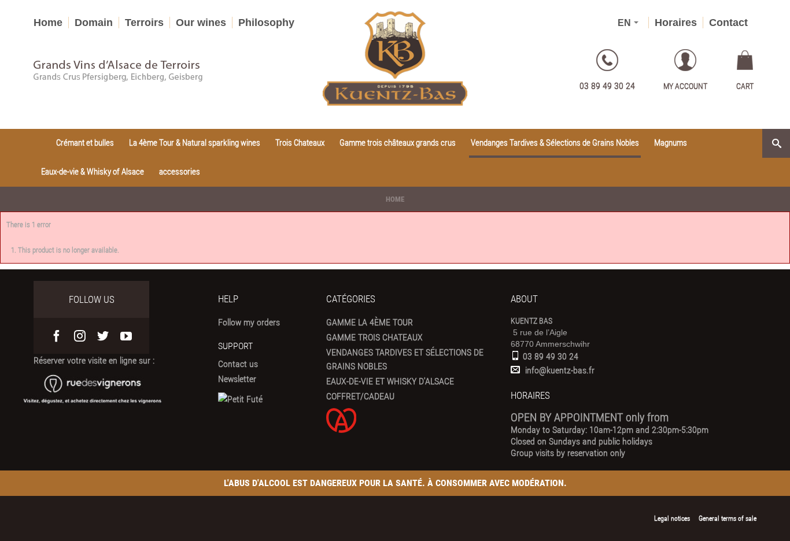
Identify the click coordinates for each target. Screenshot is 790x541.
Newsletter (237, 378)
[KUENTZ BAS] (395, 59)
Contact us (238, 363)
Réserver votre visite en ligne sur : (94, 360)
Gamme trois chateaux (374, 337)
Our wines (201, 22)
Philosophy (266, 22)
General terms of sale (727, 518)
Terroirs (144, 22)
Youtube (126, 336)
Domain (94, 22)
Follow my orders (249, 322)
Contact (728, 22)
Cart (745, 86)
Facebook (56, 336)
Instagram (79, 336)
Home (48, 22)
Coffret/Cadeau (360, 396)
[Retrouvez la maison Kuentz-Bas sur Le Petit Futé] (240, 399)
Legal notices (672, 518)
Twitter (103, 336)
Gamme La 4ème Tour (369, 322)
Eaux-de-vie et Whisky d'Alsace (390, 381)
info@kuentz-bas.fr (560, 370)
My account (685, 86)
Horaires (676, 22)
